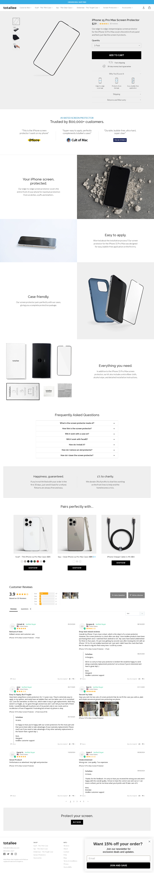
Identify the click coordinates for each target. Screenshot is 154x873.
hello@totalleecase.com (11, 848)
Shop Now (33, 568)
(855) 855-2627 (8, 851)
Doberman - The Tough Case (89, 8)
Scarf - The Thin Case (44, 8)
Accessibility (68, 867)
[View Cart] (149, 7)
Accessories (128, 8)
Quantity (96, 40)
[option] (34, 135)
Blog (65, 858)
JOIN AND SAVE (118, 865)
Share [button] (14, 679)
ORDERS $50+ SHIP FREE (77, 2)
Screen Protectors (111, 8)
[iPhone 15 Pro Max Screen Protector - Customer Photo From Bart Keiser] (66, 595)
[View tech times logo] (120, 140)
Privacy (66, 864)
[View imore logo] (34, 140)
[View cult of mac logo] (77, 140)
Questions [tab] (24, 609)
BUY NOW (77, 822)
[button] (70, 679)
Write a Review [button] (137, 595)
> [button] (87, 801)
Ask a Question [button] (119, 595)
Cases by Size (26, 8)
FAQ (65, 855)
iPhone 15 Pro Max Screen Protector (21, 638)
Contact (66, 852)
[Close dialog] (149, 841)
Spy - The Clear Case (65, 8)
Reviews (66, 846)
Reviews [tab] (13, 609)
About (66, 849)
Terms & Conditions (70, 861)
